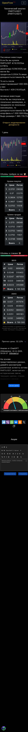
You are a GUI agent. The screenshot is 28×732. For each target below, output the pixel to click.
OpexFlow (7, 2)
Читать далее (14, 385)
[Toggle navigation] (24, 2)
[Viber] (8, 422)
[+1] (10, 454)
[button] (9, 450)
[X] (24, 422)
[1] (2, 450)
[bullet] (4, 454)
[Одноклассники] (20, 422)
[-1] (8, 454)
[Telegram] (4, 422)
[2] (4, 450)
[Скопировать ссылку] (14, 426)
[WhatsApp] (12, 422)
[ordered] (2, 454)
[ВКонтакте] (16, 422)
